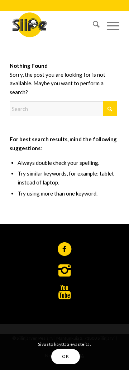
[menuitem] (93, 24)
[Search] (93, 24)
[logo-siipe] (53, 24)
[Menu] (109, 24)
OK (65, 356)
